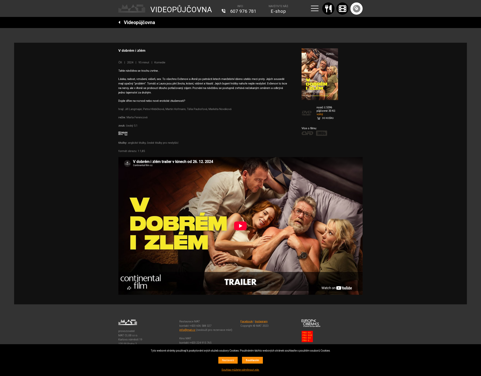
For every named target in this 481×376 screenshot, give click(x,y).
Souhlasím (252, 360)
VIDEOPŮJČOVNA (181, 9)
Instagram (261, 321)
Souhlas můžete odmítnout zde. (240, 369)
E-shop (278, 11)
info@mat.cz (187, 330)
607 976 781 (243, 11)
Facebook (246, 321)
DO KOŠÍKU (328, 118)
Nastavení (228, 360)
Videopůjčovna (137, 22)
